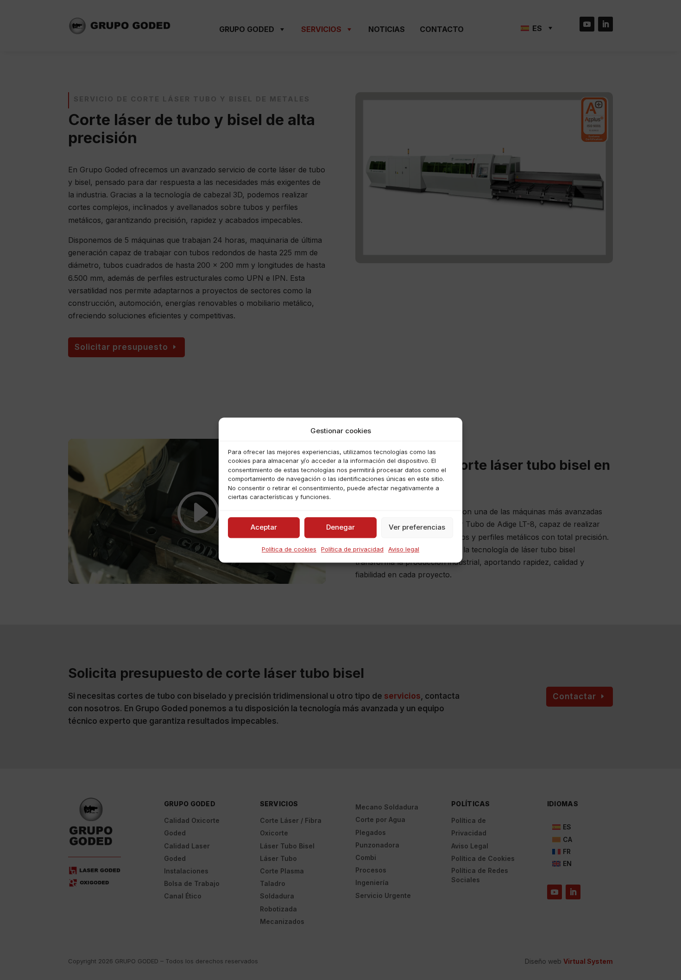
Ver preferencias (417, 527)
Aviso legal (403, 549)
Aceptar (264, 527)
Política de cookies (289, 549)
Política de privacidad (352, 549)
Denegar (340, 527)
